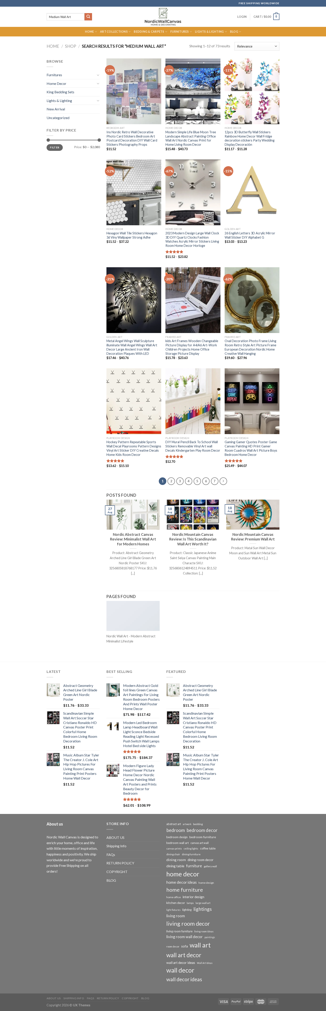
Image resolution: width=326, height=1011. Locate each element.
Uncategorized (58, 118)
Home (89, 31)
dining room (176, 859)
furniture (194, 865)
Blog (234, 31)
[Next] (280, 543)
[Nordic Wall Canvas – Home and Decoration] (163, 17)
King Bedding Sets (60, 92)
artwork (187, 824)
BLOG (111, 880)
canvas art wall (199, 843)
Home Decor (56, 83)
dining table (175, 866)
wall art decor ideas (180, 963)
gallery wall (210, 866)
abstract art (173, 824)
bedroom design (177, 837)
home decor (182, 874)
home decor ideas (181, 882)
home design (206, 882)
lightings (202, 909)
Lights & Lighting (209, 31)
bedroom (175, 830)
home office (173, 897)
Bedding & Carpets (149, 31)
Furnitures (179, 31)
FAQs (110, 854)
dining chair (173, 854)
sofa (184, 946)
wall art (200, 945)
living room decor (188, 923)
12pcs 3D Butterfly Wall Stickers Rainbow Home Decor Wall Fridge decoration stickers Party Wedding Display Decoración (250, 138)
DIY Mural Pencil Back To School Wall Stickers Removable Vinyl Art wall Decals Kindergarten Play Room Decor (192, 446)
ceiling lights (191, 848)
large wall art (203, 902)
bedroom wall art (177, 843)
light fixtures (173, 909)
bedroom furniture (202, 837)
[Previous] (105, 543)
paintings (209, 937)
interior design (193, 897)
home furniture (184, 889)
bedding (198, 824)
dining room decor (201, 860)
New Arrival (56, 109)
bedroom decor (202, 830)
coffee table (208, 848)
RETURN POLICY (120, 863)
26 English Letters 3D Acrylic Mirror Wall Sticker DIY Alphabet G (250, 235)
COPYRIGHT (117, 871)
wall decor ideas (184, 979)
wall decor (180, 970)
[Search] (88, 17)
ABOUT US (115, 837)
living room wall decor (184, 936)
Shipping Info (116, 846)
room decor (172, 946)
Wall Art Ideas (204, 962)
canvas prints (174, 848)
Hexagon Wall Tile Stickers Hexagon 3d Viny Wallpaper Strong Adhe (131, 235)
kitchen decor (175, 903)
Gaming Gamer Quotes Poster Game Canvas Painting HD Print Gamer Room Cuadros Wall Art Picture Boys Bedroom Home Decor (251, 448)
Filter (54, 147)
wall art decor (183, 955)
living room (175, 915)
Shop (70, 46)
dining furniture (191, 854)
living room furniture (179, 931)
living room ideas (204, 931)
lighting (187, 909)
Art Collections (114, 31)
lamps (190, 903)
